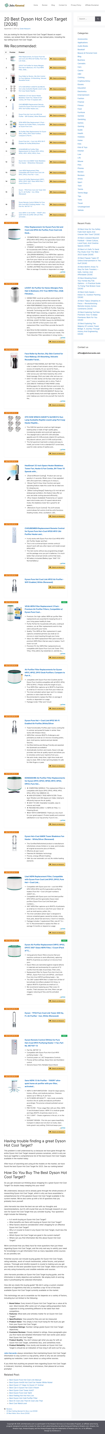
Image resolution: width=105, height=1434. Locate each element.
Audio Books (83, 46)
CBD (79, 74)
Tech (80, 186)
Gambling (82, 119)
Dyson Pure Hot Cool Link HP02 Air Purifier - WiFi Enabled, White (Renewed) (44, 580)
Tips (79, 196)
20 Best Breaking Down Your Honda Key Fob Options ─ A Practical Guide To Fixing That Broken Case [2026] (89, 283)
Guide (80, 130)
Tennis (80, 189)
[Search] (98, 18)
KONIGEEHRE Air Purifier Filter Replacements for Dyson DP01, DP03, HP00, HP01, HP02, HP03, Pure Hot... (45, 781)
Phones (81, 168)
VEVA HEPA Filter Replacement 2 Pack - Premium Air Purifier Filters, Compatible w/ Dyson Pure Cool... (32, 124)
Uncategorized (84, 207)
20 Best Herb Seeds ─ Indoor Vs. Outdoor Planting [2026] (89, 294)
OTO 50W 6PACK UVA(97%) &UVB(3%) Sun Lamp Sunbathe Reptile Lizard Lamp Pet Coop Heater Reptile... (32, 89)
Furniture (81, 112)
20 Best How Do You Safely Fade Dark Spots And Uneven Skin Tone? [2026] (89, 231)
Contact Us (63, 5)
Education (82, 88)
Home (36, 5)
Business (81, 60)
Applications (83, 43)
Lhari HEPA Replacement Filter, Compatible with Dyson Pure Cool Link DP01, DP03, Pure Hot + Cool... (31, 172)
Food (80, 109)
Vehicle (81, 210)
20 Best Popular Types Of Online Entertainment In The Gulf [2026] (89, 260)
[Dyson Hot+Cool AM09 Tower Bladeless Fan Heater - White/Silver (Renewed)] (13, 162)
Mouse (80, 161)
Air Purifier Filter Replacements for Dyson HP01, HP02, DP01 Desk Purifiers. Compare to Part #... (32, 133)
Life (79, 158)
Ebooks (81, 84)
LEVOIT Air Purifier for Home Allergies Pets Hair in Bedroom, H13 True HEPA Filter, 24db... (31, 67)
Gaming (81, 126)
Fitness (81, 105)
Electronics (82, 91)
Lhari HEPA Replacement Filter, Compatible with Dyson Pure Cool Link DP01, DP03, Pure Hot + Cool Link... (44, 879)
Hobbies (81, 137)
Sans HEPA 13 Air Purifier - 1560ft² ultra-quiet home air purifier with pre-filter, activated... (32, 215)
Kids (79, 144)
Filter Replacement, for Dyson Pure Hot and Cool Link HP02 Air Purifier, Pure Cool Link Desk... (32, 59)
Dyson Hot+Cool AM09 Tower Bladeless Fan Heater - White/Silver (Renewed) (44, 837)
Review (44, 5)
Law (79, 154)
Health (80, 133)
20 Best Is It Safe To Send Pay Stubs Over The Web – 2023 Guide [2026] (89, 252)
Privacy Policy (76, 5)
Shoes (80, 179)
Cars (79, 67)
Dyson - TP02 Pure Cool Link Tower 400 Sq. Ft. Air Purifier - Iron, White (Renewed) (32, 192)
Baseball (81, 49)
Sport (80, 182)
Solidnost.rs (56, 1431)
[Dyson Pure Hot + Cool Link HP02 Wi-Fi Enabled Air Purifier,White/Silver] (13, 142)
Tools (80, 200)
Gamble (81, 116)
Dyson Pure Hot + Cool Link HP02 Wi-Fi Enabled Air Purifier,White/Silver (42, 722)
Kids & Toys (82, 147)
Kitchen (81, 151)
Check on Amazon (58, 59)
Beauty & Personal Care (87, 53)
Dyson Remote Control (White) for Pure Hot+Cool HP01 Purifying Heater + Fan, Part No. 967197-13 (32, 204)
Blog (53, 5)
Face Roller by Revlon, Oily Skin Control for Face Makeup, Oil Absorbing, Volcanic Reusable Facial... (32, 78)
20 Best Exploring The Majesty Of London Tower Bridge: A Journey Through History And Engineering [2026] (89, 328)
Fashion (81, 98)
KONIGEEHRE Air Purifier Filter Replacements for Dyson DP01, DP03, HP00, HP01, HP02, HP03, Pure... (31, 151)
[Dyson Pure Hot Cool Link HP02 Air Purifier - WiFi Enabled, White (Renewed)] (13, 115)
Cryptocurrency (84, 81)
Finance (81, 102)
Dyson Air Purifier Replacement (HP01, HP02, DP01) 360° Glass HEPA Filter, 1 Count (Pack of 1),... (31, 181)
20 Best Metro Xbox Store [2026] (18, 1413)
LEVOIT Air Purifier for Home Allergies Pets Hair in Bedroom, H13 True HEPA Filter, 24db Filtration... (44, 291)
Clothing (81, 77)
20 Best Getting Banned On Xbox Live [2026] (21, 1411)
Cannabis (81, 63)
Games (80, 123)
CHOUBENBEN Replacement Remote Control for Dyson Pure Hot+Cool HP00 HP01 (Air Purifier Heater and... (32, 106)
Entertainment (83, 95)
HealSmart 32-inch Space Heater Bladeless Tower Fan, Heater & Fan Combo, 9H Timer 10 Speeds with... (31, 97)
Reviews (9, 1409)
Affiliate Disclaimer (92, 5)
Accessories (83, 39)
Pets (79, 165)
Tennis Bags (83, 193)
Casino (80, 70)
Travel (80, 203)
